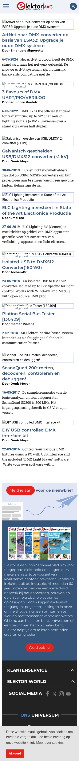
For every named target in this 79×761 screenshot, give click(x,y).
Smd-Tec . (18, 218)
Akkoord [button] (15, 753)
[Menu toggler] (6, 6)
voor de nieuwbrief (41, 490)
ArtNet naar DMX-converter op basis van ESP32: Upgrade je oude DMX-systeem (35, 40)
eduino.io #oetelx (24, 102)
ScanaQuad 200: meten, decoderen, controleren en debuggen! (31, 373)
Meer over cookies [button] (50, 742)
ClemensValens (22, 324)
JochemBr (19, 272)
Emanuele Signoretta (27, 50)
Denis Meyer (20, 161)
